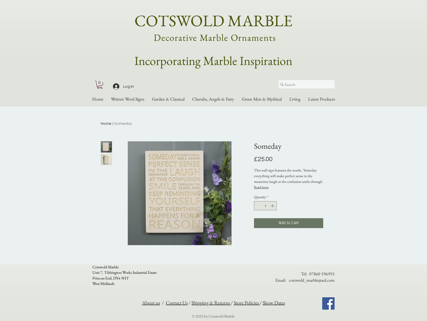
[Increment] (273, 205)
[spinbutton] (265, 205)
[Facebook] (328, 303)
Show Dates (274, 303)
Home (106, 124)
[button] (100, 85)
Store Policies (247, 303)
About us (151, 303)
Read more (261, 187)
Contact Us (177, 303)
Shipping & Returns (211, 303)
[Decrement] (258, 205)
